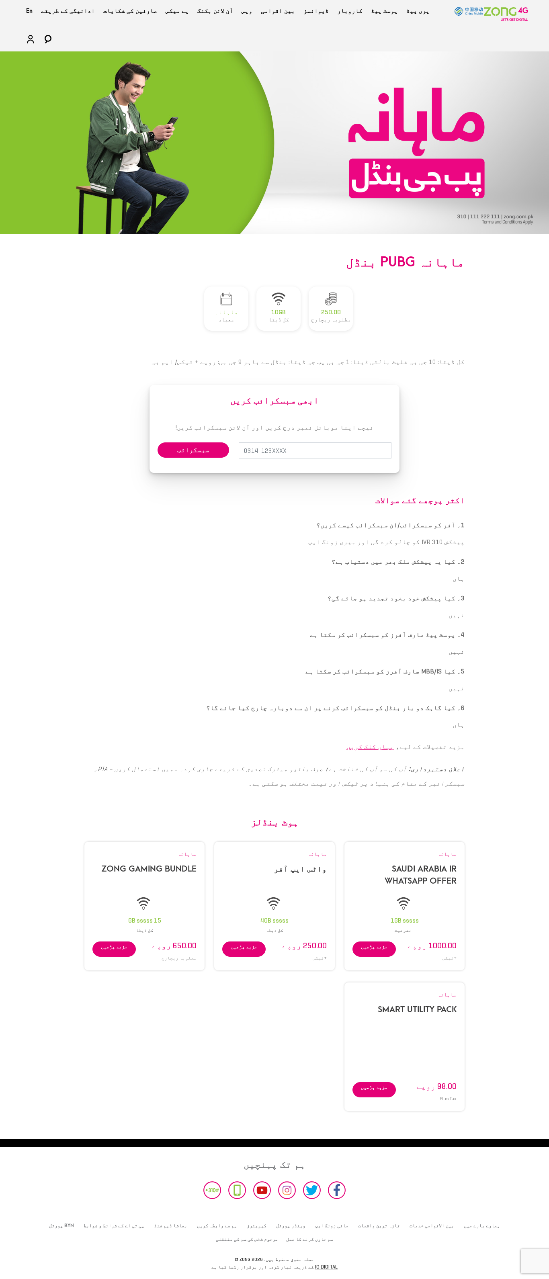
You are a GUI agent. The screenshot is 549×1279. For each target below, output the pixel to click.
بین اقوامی (278, 10)
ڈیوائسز (316, 10)
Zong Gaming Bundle (149, 869)
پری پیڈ (418, 10)
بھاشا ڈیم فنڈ (170, 1225)
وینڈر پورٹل (290, 1225)
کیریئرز (256, 1225)
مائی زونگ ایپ (331, 1225)
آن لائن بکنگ (215, 10)
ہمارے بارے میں (482, 1225)
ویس (247, 10)
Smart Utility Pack (417, 1009)
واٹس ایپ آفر (300, 869)
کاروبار (350, 10)
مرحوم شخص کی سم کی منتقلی (247, 1239)
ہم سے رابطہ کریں (217, 1225)
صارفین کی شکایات (130, 10)
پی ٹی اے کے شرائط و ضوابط (114, 1225)
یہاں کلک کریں (370, 747)
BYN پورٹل (61, 1225)
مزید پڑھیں (374, 946)
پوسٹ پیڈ (384, 10)
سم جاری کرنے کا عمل (309, 1239)
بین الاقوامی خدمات (432, 1225)
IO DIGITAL (326, 1266)
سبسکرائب (193, 450)
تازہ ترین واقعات (379, 1225)
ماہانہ (447, 854)
